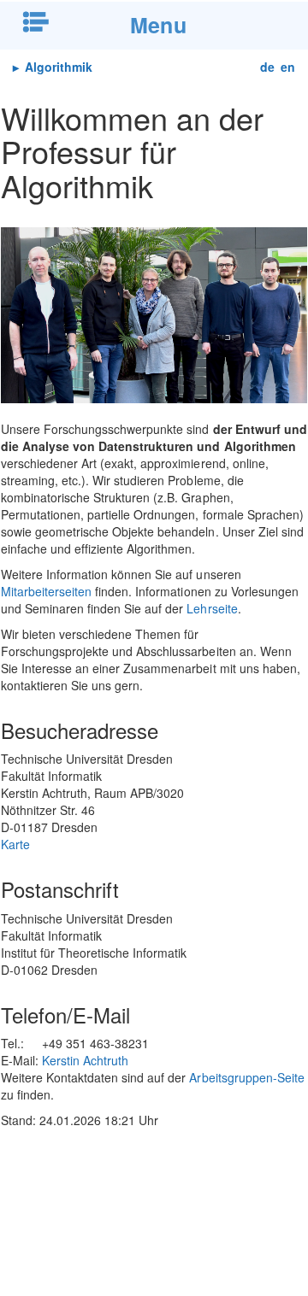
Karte (15, 844)
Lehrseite (212, 608)
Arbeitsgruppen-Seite (246, 1077)
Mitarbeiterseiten (46, 591)
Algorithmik (56, 66)
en (288, 66)
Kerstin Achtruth (85, 1060)
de (267, 66)
